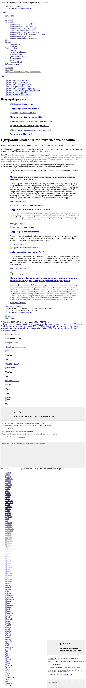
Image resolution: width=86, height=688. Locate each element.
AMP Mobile (44, 322)
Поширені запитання (18, 56)
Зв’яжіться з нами (12, 64)
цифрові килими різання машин (13, 324)
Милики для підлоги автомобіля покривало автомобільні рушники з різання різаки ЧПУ (39, 327)
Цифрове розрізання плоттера (21, 26)
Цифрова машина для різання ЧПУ (23, 28)
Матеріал (13, 46)
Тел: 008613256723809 (13, 6)
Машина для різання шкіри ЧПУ (22, 30)
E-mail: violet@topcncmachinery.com (18, 8)
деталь (23, 201)
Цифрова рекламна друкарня (21, 36)
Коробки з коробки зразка (52, 326)
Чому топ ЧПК (11, 48)
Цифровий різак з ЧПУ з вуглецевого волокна (27, 34)
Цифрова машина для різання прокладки (25, 32)
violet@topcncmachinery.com (15, 347)
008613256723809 (12, 364)
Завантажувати (15, 58)
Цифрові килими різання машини (23, 38)
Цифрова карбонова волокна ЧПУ (27, 252)
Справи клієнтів (16, 54)
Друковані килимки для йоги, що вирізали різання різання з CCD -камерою (55, 324)
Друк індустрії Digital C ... (22, 134)
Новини (8, 40)
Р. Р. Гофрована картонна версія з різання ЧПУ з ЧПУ (21, 326)
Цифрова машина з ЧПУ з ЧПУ (22, 24)
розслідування (15, 201)
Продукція (9, 22)
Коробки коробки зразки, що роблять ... (29, 125)
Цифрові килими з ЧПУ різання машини (30, 209)
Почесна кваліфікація (18, 52)
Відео (12, 60)
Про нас (13, 50)
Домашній (9, 20)
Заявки (8, 42)
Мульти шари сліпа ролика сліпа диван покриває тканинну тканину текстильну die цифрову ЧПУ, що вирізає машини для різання (43, 279)
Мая (36, 322)
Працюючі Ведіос (16, 62)
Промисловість (15, 44)
